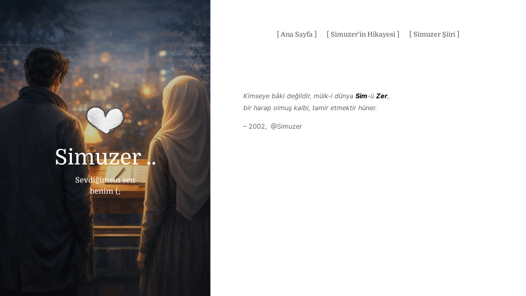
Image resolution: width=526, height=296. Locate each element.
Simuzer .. (105, 157)
